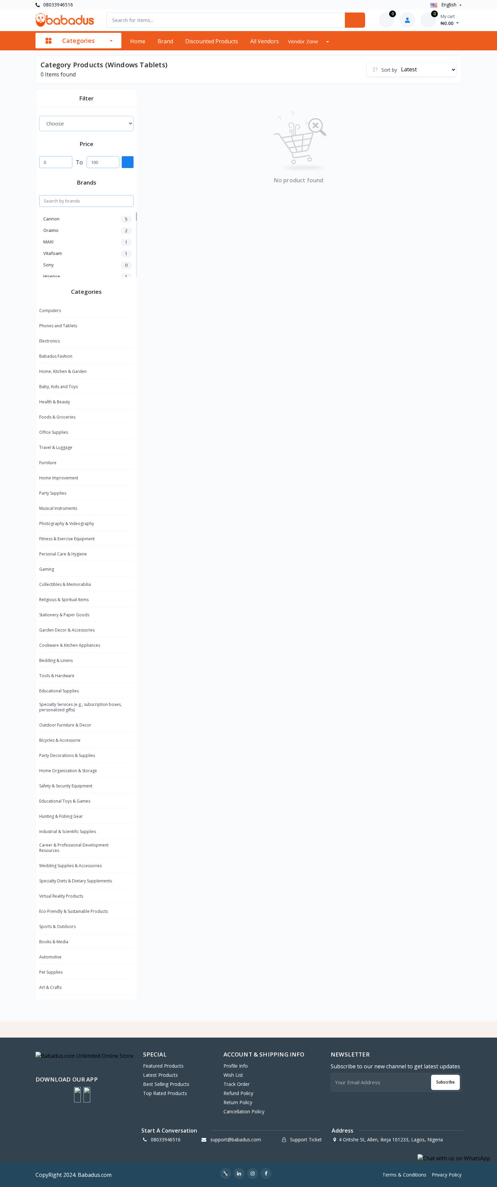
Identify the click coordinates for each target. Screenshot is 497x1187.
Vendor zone (304, 41)
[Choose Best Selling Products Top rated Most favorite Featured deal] (86, 123)
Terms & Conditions (404, 1174)
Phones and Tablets (58, 326)
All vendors (264, 41)
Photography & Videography (66, 523)
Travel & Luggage (55, 447)
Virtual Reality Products (61, 896)
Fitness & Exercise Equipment (67, 539)
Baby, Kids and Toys (58, 386)
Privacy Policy (447, 1174)
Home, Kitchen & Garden (63, 371)
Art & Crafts (50, 987)
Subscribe (445, 1082)
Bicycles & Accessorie (59, 740)
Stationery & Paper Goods (64, 615)
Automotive (50, 957)
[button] (77, 1094)
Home (137, 41)
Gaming (46, 569)
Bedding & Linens (56, 660)
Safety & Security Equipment (65, 786)
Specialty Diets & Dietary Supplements (75, 881)
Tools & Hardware (56, 676)
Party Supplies (52, 493)
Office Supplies (53, 432)
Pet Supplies (51, 972)
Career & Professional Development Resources (74, 847)
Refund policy (238, 1093)
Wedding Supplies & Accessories (70, 866)
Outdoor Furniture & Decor (65, 725)
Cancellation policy (243, 1111)
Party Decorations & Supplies (67, 755)
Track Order (236, 1084)
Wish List (233, 1075)
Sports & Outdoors (57, 926)
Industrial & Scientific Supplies (67, 831)
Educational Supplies (59, 691)
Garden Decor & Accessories (67, 630)
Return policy (237, 1102)
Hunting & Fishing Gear (61, 816)
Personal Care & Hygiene (63, 554)
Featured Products (163, 1066)
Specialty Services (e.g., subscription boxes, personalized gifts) (80, 707)
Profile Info (235, 1066)
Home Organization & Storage (68, 771)
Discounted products (211, 41)
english (449, 4)
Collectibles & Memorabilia (65, 584)
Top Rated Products (165, 1093)
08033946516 (57, 4)
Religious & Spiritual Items (64, 599)
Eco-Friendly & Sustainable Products (73, 911)
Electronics (49, 341)
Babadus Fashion (55, 356)
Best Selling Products (166, 1084)
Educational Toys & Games (64, 801)
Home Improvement (58, 478)
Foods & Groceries (57, 417)
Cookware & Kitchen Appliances (69, 645)
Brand (165, 41)
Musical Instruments (58, 508)
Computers (50, 310)
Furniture (47, 463)
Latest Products (160, 1075)
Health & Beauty (54, 402)
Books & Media (53, 942)
